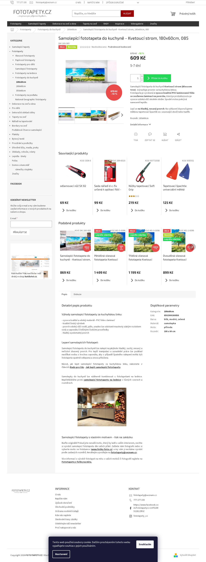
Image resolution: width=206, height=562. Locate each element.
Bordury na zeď (19, 125)
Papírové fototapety (25, 60)
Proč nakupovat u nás (65, 527)
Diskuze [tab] (77, 294)
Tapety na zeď (19, 117)
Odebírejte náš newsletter (68, 523)
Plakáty (15, 134)
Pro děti (16, 108)
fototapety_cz (141, 516)
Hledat (127, 13)
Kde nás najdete (63, 515)
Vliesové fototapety (25, 55)
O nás (78, 2)
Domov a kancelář (20, 165)
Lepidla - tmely (19, 156)
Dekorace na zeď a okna (24, 104)
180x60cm (21, 82)
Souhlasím (145, 544)
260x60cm (21, 86)
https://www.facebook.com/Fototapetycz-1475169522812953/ (146, 508)
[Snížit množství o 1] (141, 80)
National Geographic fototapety (30, 99)
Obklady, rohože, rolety (23, 152)
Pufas (15, 160)
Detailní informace (139, 124)
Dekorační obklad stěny (23, 112)
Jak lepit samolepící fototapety (103, 367)
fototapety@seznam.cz (124, 452)
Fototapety (17, 51)
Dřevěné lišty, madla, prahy (25, 147)
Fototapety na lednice (26, 73)
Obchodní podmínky (65, 507)
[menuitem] (16, 23)
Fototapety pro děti (25, 64)
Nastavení (61, 554)
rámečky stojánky (24, 169)
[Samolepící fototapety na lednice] (102, 407)
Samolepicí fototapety (26, 68)
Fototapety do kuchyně (26, 77)
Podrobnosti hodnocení (119, 47)
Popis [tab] (64, 294)
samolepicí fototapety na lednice (102, 380)
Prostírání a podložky (22, 143)
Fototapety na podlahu (26, 95)
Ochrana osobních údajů (66, 511)
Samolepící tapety (21, 47)
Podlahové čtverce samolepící (27, 130)
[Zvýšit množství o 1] (141, 76)
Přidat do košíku (159, 78)
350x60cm (21, 90)
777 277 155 (139, 500)
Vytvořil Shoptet (188, 555)
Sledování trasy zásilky (66, 519)
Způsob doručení (115, 2)
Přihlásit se (20, 232)
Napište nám (93, 2)
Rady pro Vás (77, 367)
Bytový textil (18, 138)
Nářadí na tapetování (22, 121)
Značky (15, 173)
